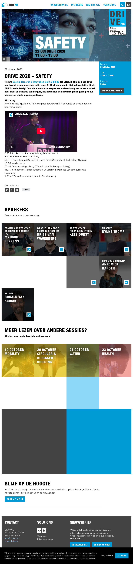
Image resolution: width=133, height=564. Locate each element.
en (128, 4)
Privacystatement (45, 539)
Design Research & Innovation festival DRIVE (36, 81)
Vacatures (42, 536)
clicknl (26, 189)
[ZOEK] (122, 4)
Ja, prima (121, 556)
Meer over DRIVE (112, 90)
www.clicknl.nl (11, 541)
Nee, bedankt (107, 555)
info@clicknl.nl (11, 538)
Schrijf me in (15, 499)
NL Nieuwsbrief (80, 544)
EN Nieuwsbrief (102, 544)
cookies (20, 553)
